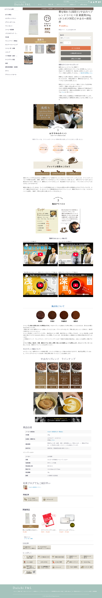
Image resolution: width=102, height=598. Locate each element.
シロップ (7, 52)
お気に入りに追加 (76, 58)
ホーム (40, 4)
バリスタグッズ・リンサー (12, 33)
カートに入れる (76, 48)
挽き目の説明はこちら (86, 73)
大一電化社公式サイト (77, 591)
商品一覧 (50, 4)
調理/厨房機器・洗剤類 (11, 67)
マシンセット (8, 25)
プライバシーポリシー (45, 591)
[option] (40, 27)
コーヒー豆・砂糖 (10, 48)
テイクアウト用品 (10, 59)
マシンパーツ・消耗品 (11, 40)
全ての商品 (8, 14)
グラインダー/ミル (10, 22)
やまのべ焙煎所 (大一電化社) (55, 431)
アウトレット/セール (10, 74)
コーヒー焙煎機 (9, 29)
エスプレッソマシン (10, 18)
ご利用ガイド (72, 4)
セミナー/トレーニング (11, 44)
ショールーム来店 (87, 591)
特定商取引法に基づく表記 (57, 591)
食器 (6, 63)
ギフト (7, 70)
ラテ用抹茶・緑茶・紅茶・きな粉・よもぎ (12, 55)
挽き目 (62, 35)
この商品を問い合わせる (76, 53)
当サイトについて (61, 4)
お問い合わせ (83, 4)
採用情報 (95, 591)
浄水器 (7, 37)
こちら (63, 92)
